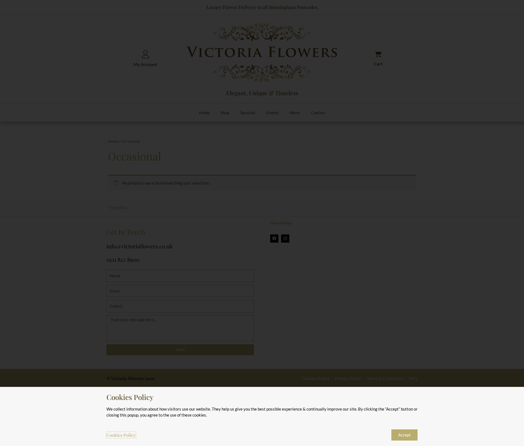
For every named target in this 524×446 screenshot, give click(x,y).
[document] (262, 223)
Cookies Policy (121, 435)
